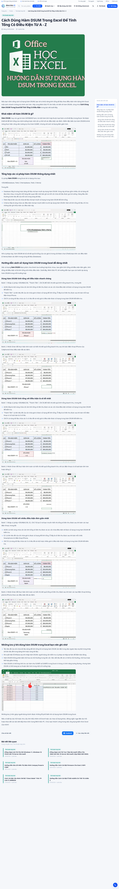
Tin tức (11, 11)
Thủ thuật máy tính (20, 11)
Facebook (69, 733)
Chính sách (115, 1)
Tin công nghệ (82, 1)
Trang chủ (4, 11)
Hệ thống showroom (82, 6)
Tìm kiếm (38, 6)
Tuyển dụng (100, 1)
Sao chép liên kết (83, 733)
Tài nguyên (91, 1)
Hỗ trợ (107, 1)
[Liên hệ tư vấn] (115, 885)
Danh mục (50, 6)
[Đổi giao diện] (93, 6)
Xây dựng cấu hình (65, 6)
